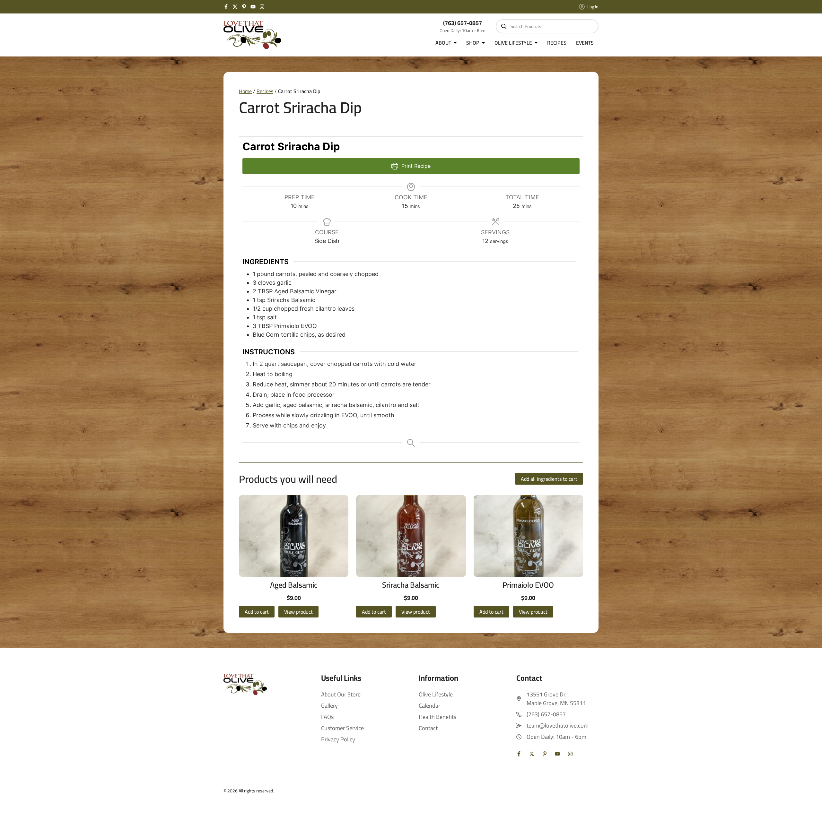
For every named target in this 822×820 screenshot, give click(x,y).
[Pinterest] (244, 6)
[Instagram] (262, 6)
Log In (593, 7)
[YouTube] (253, 6)
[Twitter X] (235, 6)
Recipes (265, 91)
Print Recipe (415, 166)
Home (245, 91)
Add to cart (257, 612)
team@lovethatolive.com (558, 725)
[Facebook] (226, 6)
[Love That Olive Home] (252, 35)
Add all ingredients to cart (549, 479)
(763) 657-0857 (462, 23)
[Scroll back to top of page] (809, 807)
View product (298, 612)
